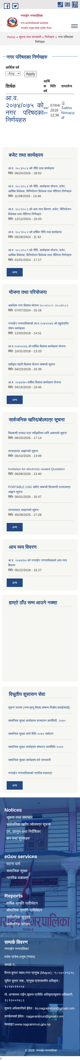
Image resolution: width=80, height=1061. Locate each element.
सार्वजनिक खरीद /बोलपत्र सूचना (28, 824)
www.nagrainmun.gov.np (32, 1024)
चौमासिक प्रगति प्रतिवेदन (24, 910)
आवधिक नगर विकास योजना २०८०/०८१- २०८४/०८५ (38, 305)
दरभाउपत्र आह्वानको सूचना (23, 451)
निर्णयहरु (49, 37)
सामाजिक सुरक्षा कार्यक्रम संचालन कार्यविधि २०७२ (35, 747)
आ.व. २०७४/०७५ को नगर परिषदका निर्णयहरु (25, 109)
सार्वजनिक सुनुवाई (18, 917)
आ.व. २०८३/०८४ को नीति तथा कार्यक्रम (31, 168)
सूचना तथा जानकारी (30, 37)
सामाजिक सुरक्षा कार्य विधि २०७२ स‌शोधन (30, 733)
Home (11, 37)
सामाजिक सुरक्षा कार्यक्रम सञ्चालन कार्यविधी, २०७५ (37, 720)
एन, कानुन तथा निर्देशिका (23, 831)
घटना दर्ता (13, 864)
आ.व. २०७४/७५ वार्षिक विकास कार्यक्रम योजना (34, 382)
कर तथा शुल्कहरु (18, 838)
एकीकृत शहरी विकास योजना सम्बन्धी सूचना (31, 364)
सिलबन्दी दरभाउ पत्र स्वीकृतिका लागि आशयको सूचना (37, 433)
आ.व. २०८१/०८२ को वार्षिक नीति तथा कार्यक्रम (35, 232)
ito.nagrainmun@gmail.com (55, 1008)
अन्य (14, 272)
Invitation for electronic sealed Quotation (36, 469)
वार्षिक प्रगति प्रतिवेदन (22, 903)
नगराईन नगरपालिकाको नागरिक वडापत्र (30, 773)
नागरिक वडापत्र (17, 878)
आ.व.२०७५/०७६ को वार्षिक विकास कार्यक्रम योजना (37, 346)
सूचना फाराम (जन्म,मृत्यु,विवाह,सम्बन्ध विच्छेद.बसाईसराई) (39, 707)
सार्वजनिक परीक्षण (18, 924)
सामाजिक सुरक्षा (16, 871)
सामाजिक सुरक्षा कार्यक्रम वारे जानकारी (29, 760)
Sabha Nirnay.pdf (67, 113)
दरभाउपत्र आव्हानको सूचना (23, 510)
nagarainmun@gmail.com (45, 1016)
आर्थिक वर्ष (12, 67)
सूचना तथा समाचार (19, 817)
